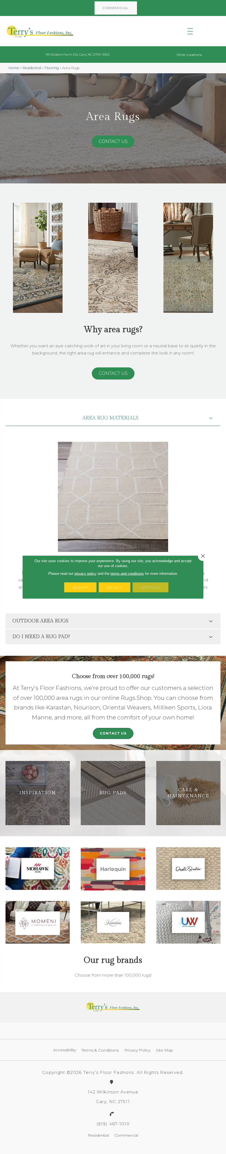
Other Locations (189, 55)
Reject (114, 587)
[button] (116, 8)
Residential (32, 68)
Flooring (52, 68)
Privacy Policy (137, 1050)
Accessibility (64, 1049)
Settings (150, 587)
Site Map (164, 1050)
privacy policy (85, 573)
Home (14, 68)
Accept (80, 587)
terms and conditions (127, 573)
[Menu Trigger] (190, 31)
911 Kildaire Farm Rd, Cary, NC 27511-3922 (78, 54)
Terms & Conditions (100, 1050)
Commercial (126, 1135)
